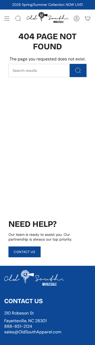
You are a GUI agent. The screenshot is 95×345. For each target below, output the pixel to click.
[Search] (78, 70)
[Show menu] (7, 18)
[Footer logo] (34, 279)
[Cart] (87, 18)
